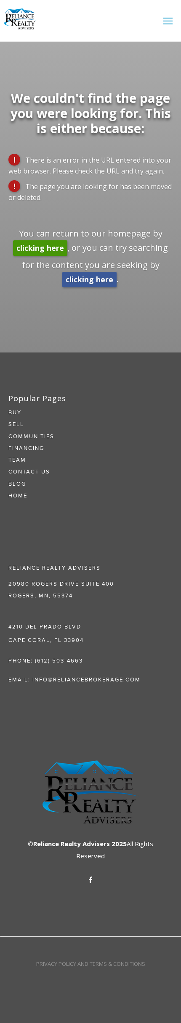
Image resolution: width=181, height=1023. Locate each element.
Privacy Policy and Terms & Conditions (90, 964)
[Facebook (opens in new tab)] (90, 879)
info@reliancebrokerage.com (86, 679)
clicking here (40, 248)
